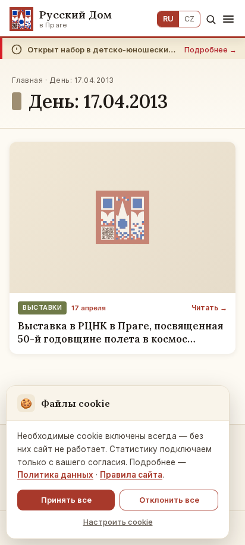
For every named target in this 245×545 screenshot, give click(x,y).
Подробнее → (210, 49)
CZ (189, 18)
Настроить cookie (118, 522)
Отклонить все (169, 499)
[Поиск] (210, 19)
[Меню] (228, 19)
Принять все (66, 499)
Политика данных (55, 474)
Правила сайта (131, 474)
